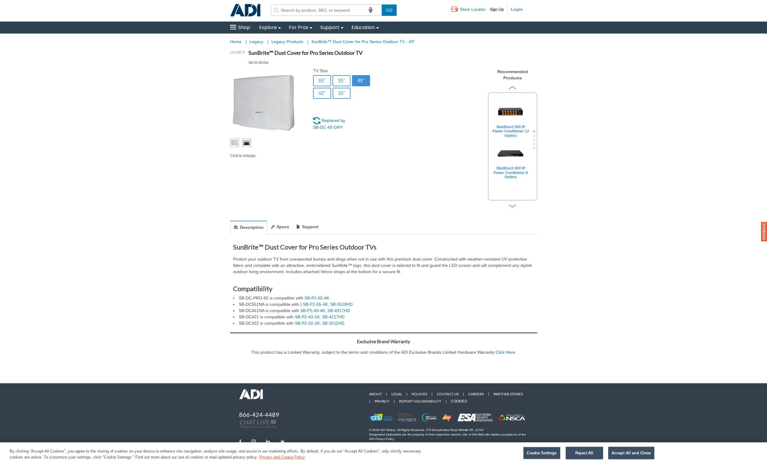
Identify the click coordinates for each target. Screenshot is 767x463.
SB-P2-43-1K (307, 316)
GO (389, 10)
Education (363, 27)
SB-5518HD (341, 304)
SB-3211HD (333, 323)
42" (322, 93)
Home (235, 41)
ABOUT (375, 394)
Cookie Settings (542, 453)
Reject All (584, 453)
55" (341, 80)
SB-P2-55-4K (315, 304)
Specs (283, 226)
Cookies (459, 401)
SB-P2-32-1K (307, 323)
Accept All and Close (631, 453)
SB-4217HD (333, 316)
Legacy (257, 41)
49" (361, 80)
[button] (764, 231)
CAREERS (476, 394)
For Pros (298, 27)
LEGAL (396, 394)
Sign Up (497, 9)
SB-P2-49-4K (312, 310)
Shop (244, 27)
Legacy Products (287, 41)
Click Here (505, 352)
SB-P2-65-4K (316, 298)
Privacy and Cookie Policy (282, 457)
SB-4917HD (338, 310)
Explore (268, 27)
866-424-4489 (259, 414)
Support (329, 27)
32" (341, 93)
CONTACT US (448, 394)
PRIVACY (382, 401)
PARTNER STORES (508, 394)
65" (322, 80)
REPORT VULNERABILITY (420, 401)
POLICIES (419, 394)
